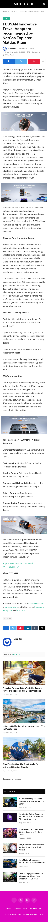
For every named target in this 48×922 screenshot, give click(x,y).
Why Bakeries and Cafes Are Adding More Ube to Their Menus (31, 847)
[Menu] (4, 4)
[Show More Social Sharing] (43, 61)
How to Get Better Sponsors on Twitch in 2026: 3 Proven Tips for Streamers (31, 816)
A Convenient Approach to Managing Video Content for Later (31, 801)
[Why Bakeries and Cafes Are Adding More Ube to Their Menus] (10, 848)
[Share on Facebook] (9, 61)
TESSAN (7, 618)
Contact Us (35, 908)
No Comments (34, 52)
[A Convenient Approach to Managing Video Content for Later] (10, 802)
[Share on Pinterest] (34, 61)
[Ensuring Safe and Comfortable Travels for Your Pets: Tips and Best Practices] (24, 673)
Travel (6, 18)
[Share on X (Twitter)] (21, 61)
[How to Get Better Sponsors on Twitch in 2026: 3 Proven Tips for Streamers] (10, 817)
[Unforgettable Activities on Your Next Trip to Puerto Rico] (24, 711)
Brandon (13, 48)
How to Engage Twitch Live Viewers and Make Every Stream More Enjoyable (31, 876)
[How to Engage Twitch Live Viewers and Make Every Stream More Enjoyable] (10, 877)
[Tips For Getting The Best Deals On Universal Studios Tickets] (24, 749)
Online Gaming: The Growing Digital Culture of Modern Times (32, 832)
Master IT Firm (37, 914)
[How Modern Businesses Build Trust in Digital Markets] (10, 863)
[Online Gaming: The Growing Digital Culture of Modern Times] (10, 833)
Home (9, 908)
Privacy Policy (21, 908)
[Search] (44, 4)
